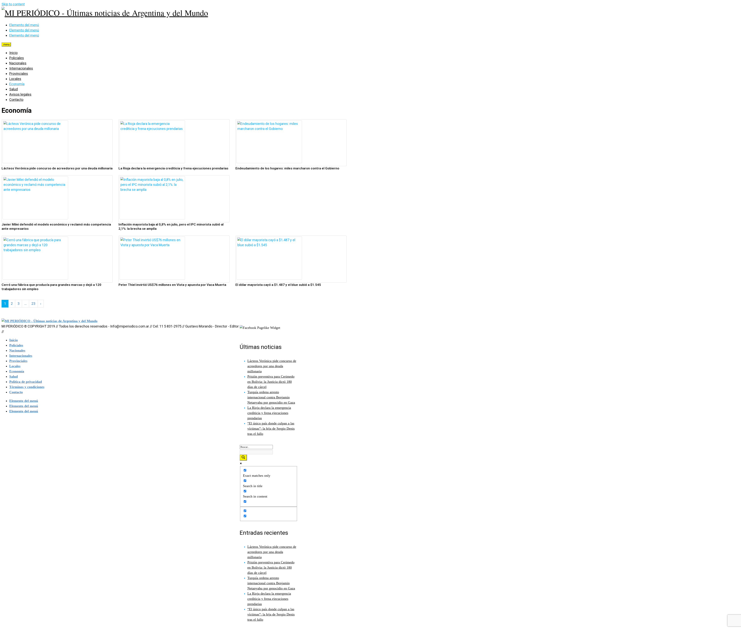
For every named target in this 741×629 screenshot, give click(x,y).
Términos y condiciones (26, 387)
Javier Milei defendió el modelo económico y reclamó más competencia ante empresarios (56, 226)
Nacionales (17, 63)
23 (33, 303)
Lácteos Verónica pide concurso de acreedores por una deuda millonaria (57, 168)
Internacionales (21, 68)
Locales (15, 79)
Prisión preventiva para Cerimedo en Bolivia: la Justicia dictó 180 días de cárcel (270, 382)
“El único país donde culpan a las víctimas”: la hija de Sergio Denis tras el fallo (271, 428)
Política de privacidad (25, 382)
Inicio (13, 53)
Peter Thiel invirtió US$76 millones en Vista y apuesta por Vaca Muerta (172, 285)
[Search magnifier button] (243, 458)
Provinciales (18, 74)
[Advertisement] (291, 202)
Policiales (16, 58)
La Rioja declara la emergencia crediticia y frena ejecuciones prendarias (173, 168)
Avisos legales (20, 94)
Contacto (16, 100)
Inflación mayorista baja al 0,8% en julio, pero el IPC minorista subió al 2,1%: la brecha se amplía (170, 226)
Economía (17, 84)
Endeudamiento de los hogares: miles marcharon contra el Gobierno (287, 168)
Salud (13, 89)
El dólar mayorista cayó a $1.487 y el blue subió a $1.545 (278, 285)
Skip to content (13, 4)
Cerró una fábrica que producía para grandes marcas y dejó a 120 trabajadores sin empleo (51, 287)
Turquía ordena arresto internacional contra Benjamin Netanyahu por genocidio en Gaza (271, 397)
